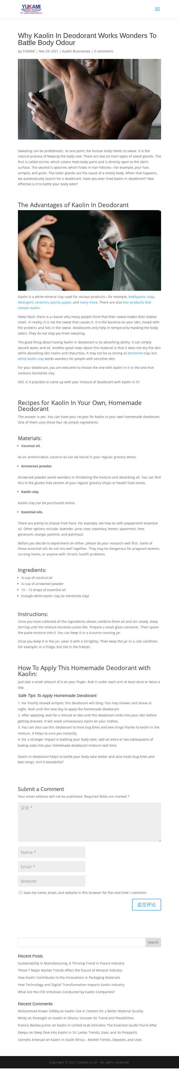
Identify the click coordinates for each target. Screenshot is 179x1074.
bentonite (135, 353)
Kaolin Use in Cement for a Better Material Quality (104, 1011)
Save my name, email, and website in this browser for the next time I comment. (85, 892)
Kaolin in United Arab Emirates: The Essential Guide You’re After (107, 1025)
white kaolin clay (31, 358)
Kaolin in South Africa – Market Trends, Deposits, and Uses (96, 1039)
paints (55, 302)
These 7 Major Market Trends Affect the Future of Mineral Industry (70, 970)
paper (66, 302)
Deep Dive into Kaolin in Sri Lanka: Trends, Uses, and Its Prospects (85, 1032)
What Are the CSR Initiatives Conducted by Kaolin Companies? (66, 992)
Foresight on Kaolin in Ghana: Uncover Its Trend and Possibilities (83, 1018)
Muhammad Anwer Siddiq (38, 1011)
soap (150, 296)
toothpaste (136, 296)
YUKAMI (29, 51)
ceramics (42, 302)
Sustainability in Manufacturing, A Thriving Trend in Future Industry (71, 963)
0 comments (103, 51)
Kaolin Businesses (76, 51)
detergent (25, 302)
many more (88, 302)
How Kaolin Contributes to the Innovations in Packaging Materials (69, 977)
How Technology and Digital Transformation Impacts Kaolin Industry (71, 984)
